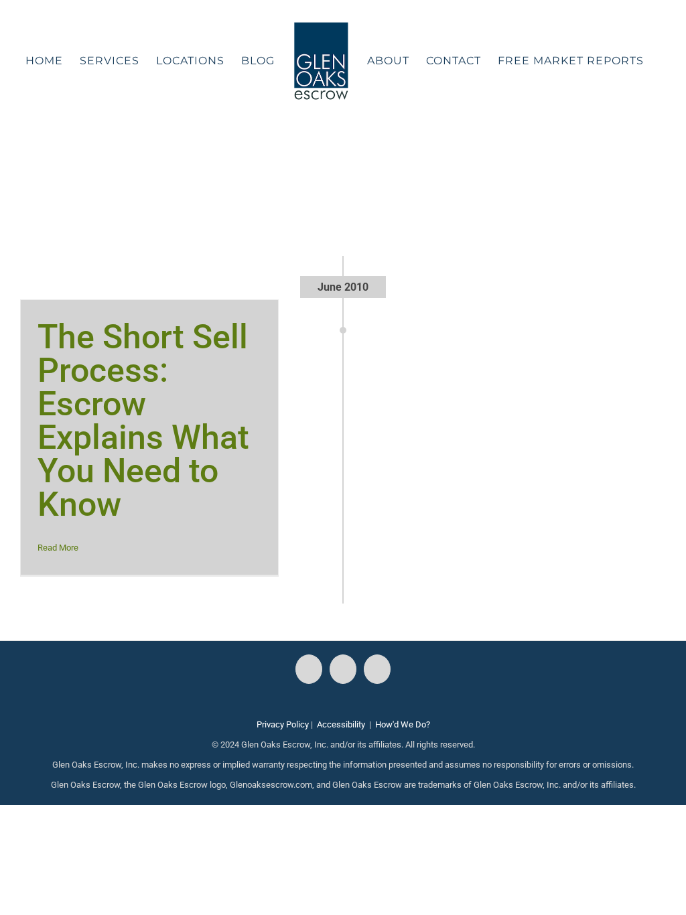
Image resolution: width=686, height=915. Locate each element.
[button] (334, 150)
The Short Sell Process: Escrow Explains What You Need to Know (143, 421)
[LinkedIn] (377, 669)
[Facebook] (308, 669)
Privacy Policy (283, 724)
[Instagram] (343, 669)
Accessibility (341, 724)
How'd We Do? (402, 724)
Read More (58, 548)
